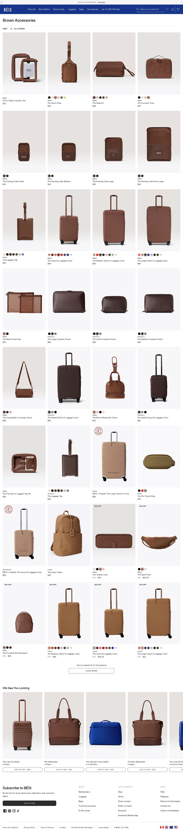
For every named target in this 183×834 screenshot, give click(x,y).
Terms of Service (47, 828)
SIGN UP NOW (29, 803)
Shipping (164, 796)
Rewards (122, 811)
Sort (5, 29)
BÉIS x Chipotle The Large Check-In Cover (111, 494)
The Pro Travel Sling (146, 496)
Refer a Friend (125, 806)
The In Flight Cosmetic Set (14, 101)
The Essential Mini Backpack (15, 653)
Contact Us (165, 806)
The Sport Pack (144, 575)
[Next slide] (181, 2)
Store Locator (124, 801)
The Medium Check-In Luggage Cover (109, 261)
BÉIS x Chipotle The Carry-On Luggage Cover (22, 572)
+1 (116, 255)
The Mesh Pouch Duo (12, 339)
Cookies (62, 828)
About (121, 796)
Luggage (83, 796)
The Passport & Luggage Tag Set (17, 494)
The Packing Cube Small (13, 181)
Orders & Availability (169, 811)
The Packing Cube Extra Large (151, 181)
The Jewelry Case (100, 575)
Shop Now (106, 2)
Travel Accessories (87, 806)
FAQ (162, 792)
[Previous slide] (1, 2)
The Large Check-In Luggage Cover (153, 261)
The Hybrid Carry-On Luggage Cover (153, 418)
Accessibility (104, 828)
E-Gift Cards (84, 811)
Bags (81, 801)
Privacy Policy (29, 828)
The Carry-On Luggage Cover (60, 261)
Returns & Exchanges (170, 801)
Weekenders (84, 792)
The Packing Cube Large (103, 181)
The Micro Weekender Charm (105, 418)
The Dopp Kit (98, 103)
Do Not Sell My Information (82, 828)
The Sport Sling (54, 103)
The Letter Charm (55, 572)
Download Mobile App (128, 815)
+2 (161, 255)
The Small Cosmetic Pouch (104, 339)
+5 (71, 255)
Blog (120, 792)
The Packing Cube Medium (59, 181)
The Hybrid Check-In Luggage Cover (63, 418)
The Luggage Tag (10, 260)
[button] (150, 9)
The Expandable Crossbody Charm (17, 418)
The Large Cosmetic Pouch (59, 339)
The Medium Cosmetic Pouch (150, 339)
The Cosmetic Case (146, 103)
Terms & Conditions (10, 828)
